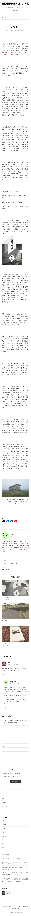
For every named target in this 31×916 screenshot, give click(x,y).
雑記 (15, 24)
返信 (4, 674)
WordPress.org (5, 810)
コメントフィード (6, 806)
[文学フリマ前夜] (15, 588)
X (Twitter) (17, 908)
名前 (3, 746)
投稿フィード (5, 802)
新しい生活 (4, 620)
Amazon (4, 906)
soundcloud (9, 906)
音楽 (3, 847)
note (28, 906)
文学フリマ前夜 (5, 597)
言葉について (5, 569)
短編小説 (4, 836)
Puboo (24, 906)
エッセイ (4, 824)
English (3, 820)
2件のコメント (24, 31)
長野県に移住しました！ (8, 858)
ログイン (4, 798)
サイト (3, 761)
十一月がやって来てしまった (10, 563)
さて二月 (4, 643)
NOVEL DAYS (17, 906)
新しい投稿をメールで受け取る (11, 776)
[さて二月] (15, 634)
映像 (3, 832)
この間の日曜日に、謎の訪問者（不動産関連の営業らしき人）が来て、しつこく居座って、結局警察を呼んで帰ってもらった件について (15, 879)
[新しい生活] (15, 611)
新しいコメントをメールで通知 (11, 773)
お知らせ (4, 828)
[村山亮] (8, 891)
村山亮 (11, 681)
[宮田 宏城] (3, 892)
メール (3, 753)
